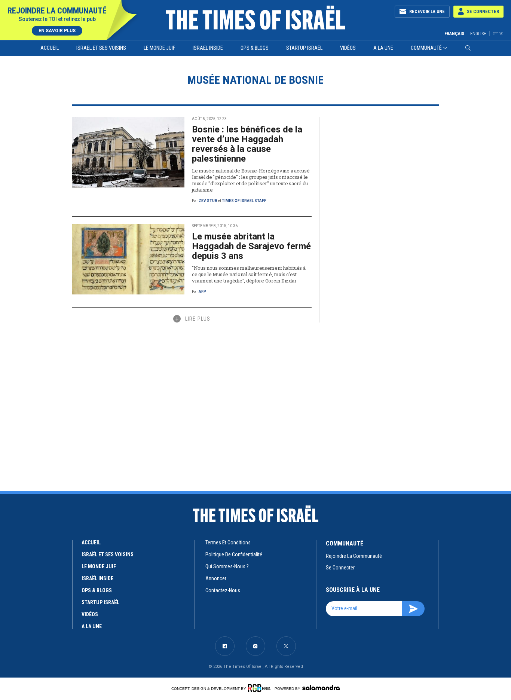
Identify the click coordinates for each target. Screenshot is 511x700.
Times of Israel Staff (244, 201)
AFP (202, 292)
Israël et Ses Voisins (101, 48)
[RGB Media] (260, 688)
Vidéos (348, 48)
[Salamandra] (321, 687)
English (478, 33)
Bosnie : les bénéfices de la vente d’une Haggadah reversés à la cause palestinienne (247, 144)
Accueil (49, 48)
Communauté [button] (426, 48)
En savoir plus (57, 30)
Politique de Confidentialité (233, 554)
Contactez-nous (222, 590)
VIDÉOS (90, 614)
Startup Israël (304, 48)
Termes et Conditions (228, 542)
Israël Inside (208, 48)
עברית (498, 33)
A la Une (383, 48)
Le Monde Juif (159, 48)
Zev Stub (208, 201)
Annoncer (215, 578)
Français (454, 33)
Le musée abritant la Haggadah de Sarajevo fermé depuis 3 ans (251, 246)
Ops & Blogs (255, 48)
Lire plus (197, 319)
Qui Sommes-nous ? (227, 566)
